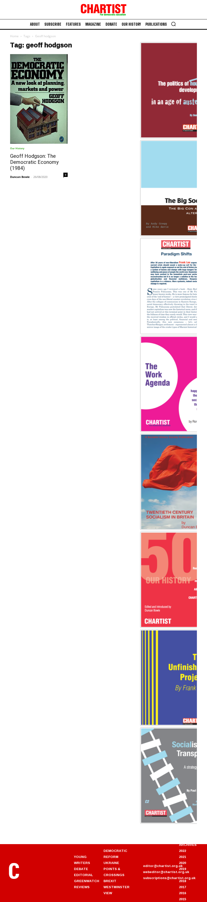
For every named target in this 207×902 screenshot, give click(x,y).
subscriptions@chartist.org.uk (169, 878)
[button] (173, 24)
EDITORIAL (83, 875)
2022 (182, 851)
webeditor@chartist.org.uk (166, 872)
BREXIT (110, 881)
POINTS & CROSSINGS (114, 872)
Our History (17, 148)
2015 (182, 899)
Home (14, 36)
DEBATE (81, 869)
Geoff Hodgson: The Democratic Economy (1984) (34, 162)
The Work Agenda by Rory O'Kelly (172, 431)
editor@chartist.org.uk (163, 866)
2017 (182, 887)
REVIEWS (82, 887)
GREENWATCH (86, 881)
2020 (182, 863)
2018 (182, 881)
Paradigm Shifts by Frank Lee (168, 333)
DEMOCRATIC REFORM (115, 854)
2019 (182, 869)
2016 (182, 893)
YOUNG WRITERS (82, 860)
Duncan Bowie (20, 177)
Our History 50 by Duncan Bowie (171, 627)
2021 (182, 857)
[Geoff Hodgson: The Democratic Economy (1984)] (39, 99)
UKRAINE (111, 863)
